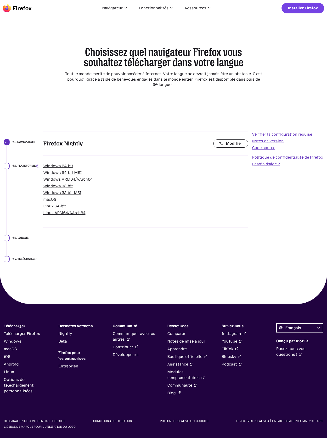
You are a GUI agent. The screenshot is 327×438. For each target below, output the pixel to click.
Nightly (65, 333)
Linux (9, 372)
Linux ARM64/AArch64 (64, 213)
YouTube (229, 341)
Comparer (176, 333)
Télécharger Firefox (22, 333)
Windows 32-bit (58, 186)
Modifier (234, 143)
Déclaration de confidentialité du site (34, 421)
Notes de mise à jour (186, 341)
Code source (263, 147)
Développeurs (126, 354)
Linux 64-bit (54, 206)
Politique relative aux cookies (184, 421)
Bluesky (229, 356)
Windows (12, 341)
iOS (7, 356)
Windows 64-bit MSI (62, 172)
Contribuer (123, 347)
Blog (171, 393)
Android (11, 364)
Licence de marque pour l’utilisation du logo (40, 426)
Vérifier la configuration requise (282, 134)
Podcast (229, 364)
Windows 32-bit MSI (62, 192)
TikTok (227, 349)
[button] (115, 8)
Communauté (179, 385)
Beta (62, 341)
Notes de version (268, 141)
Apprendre (177, 349)
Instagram (231, 333)
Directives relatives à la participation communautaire (279, 421)
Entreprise (68, 366)
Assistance (177, 364)
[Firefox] (17, 8)
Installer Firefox (303, 8)
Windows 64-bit (58, 166)
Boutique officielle (184, 356)
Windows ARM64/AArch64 (68, 179)
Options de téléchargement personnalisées (19, 385)
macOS (49, 199)
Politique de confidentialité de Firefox (287, 157)
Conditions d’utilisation (112, 421)
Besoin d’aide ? (266, 164)
